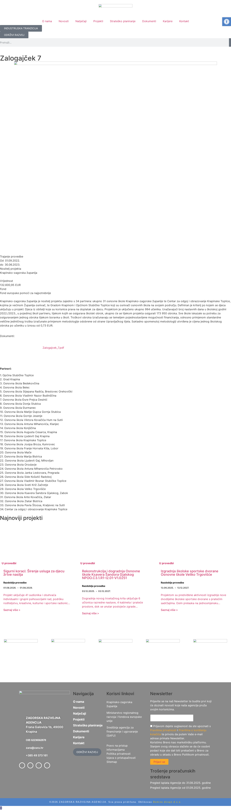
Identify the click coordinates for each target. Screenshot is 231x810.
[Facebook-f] (22, 765)
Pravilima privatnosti (163, 730)
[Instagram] (47, 765)
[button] (226, 21)
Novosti (64, 21)
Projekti (98, 21)
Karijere (167, 21)
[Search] (230, 42)
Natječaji (81, 21)
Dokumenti (149, 21)
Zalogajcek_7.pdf (53, 347)
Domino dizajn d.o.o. (167, 802)
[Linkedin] (39, 765)
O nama (47, 21)
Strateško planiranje (122, 21)
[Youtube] (30, 765)
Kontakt (184, 21)
